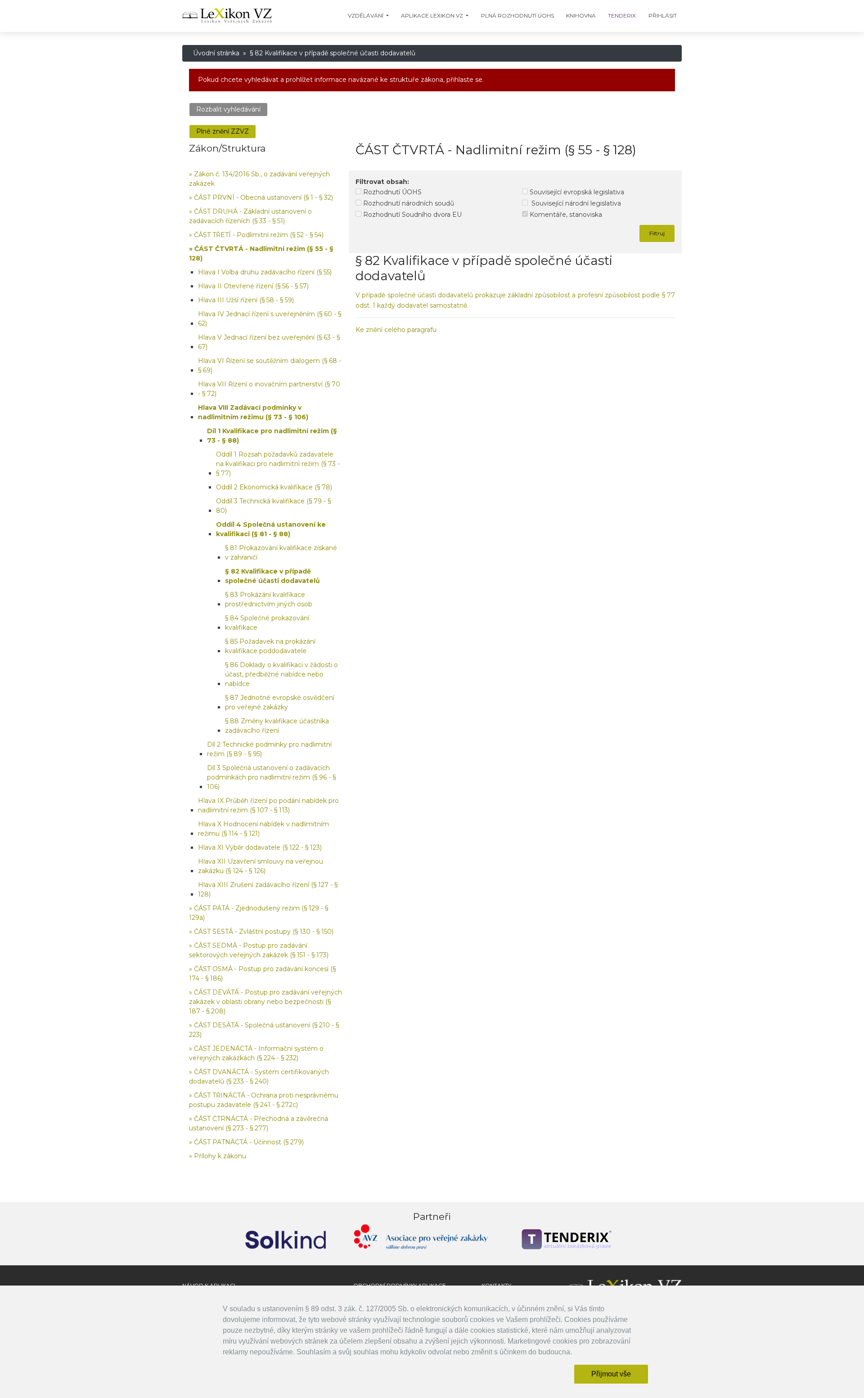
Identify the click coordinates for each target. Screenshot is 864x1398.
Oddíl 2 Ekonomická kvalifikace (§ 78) (274, 487)
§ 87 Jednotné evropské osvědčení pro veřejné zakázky (279, 702)
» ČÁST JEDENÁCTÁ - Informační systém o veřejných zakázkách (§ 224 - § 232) (256, 1053)
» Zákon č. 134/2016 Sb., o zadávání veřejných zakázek (259, 179)
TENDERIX (622, 15)
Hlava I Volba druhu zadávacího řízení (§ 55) (265, 272)
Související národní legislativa (574, 203)
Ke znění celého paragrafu (396, 330)
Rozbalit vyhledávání (228, 109)
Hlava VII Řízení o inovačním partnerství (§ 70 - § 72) (269, 389)
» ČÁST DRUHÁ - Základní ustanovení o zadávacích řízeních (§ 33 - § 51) (250, 216)
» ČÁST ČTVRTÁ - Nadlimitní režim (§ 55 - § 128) (261, 253)
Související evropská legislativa (576, 192)
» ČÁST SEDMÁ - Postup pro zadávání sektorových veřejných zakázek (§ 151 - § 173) (258, 950)
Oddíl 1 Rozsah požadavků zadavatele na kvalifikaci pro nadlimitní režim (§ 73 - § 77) (278, 463)
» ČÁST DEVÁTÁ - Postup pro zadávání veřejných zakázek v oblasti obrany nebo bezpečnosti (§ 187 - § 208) (265, 1001)
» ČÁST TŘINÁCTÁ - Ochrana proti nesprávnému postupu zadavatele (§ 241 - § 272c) (263, 1100)
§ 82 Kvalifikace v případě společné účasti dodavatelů (272, 576)
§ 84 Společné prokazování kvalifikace (267, 623)
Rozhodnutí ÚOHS (391, 192)
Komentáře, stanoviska (565, 215)
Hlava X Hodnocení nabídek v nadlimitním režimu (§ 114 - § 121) (263, 829)
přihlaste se (464, 80)
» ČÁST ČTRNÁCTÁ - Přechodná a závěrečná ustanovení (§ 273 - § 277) (258, 1123)
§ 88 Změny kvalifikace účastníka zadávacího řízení (277, 726)
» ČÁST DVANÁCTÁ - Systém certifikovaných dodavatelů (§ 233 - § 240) (259, 1076)
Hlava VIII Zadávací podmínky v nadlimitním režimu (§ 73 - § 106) (253, 412)
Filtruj (657, 233)
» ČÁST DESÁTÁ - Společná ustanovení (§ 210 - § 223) (264, 1030)
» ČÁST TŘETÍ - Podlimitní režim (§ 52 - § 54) (256, 235)
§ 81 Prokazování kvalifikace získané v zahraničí (281, 552)
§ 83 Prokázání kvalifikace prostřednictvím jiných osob (268, 599)
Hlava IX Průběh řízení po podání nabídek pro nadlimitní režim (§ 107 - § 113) (268, 805)
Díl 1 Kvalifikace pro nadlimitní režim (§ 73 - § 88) (272, 435)
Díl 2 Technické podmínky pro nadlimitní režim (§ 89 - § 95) (269, 749)
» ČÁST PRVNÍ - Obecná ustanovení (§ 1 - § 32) (261, 197)
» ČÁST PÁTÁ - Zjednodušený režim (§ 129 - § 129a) (258, 913)
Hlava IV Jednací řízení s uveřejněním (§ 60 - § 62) (269, 318)
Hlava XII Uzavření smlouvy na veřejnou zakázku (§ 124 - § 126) (260, 866)
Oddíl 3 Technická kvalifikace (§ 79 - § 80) (273, 506)
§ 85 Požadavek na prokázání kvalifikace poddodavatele (270, 646)
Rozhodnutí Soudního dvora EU (411, 215)
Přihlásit (662, 15)
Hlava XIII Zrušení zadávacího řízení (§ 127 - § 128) (268, 889)
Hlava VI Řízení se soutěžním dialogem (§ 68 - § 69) (269, 365)
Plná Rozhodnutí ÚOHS (517, 15)
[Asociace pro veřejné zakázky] (420, 1239)
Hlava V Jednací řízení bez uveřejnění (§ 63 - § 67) (269, 342)
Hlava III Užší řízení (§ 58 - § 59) (246, 300)
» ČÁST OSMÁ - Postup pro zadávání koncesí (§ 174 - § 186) (262, 973)
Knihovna (581, 15)
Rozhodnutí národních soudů (407, 203)
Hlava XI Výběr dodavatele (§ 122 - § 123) (260, 847)
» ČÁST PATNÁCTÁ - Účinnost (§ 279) (246, 1142)
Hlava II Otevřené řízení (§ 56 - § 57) (253, 286)
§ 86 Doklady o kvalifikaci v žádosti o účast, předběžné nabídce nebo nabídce (281, 674)
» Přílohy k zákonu (217, 1156)
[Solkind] (286, 1239)
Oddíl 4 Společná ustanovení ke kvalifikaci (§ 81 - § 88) (271, 529)
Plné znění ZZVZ (222, 131)
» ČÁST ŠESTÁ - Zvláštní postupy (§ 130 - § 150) (261, 932)
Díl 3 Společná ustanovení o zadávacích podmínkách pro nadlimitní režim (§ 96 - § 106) (271, 777)
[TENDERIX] (567, 1239)
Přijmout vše (611, 1374)
